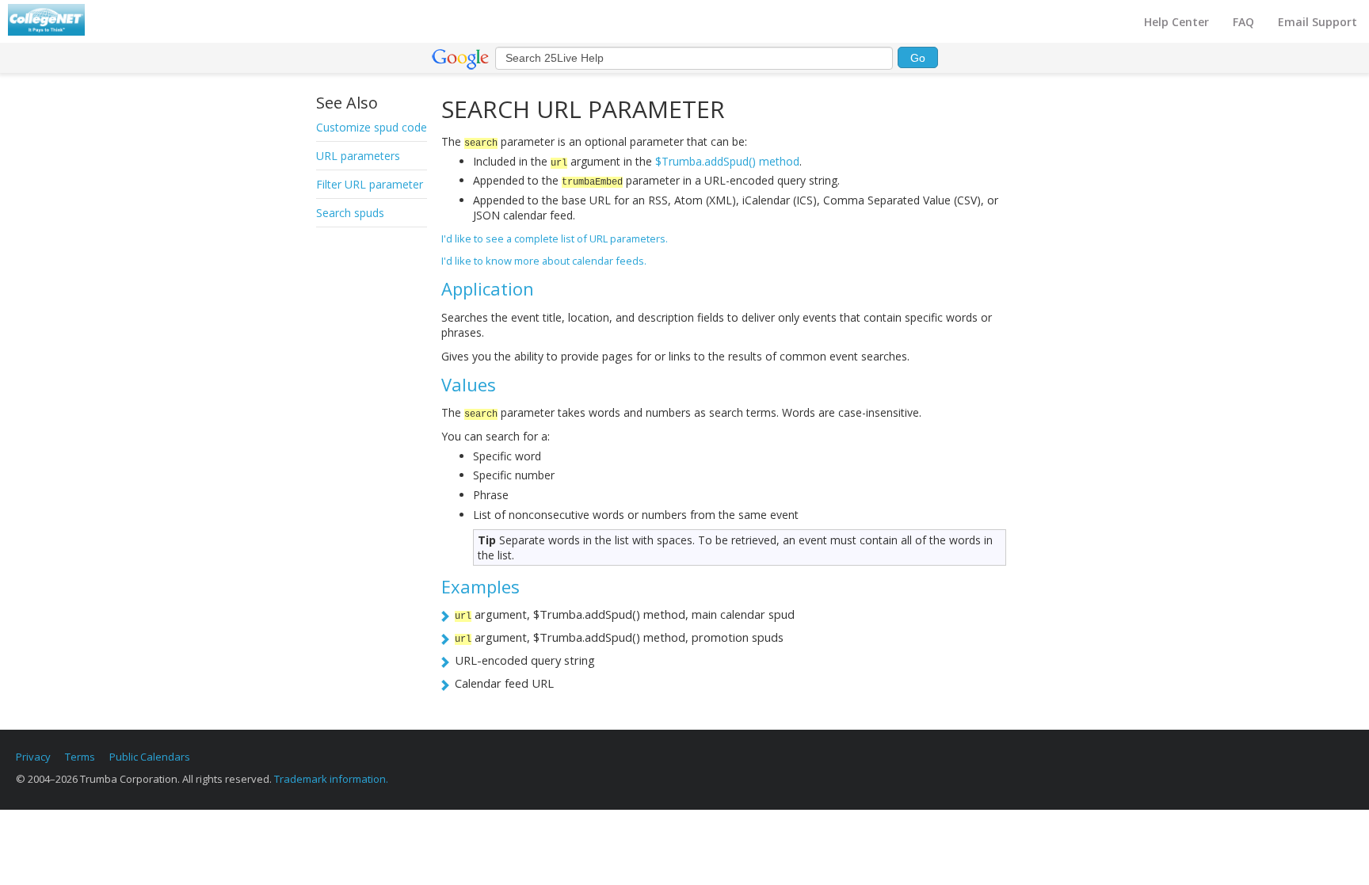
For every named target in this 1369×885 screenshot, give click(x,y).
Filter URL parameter (369, 184)
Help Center (1176, 21)
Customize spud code (371, 127)
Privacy (33, 757)
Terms (80, 757)
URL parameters (358, 155)
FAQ (1243, 21)
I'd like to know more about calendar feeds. (543, 261)
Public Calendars (149, 757)
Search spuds (350, 212)
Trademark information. (331, 779)
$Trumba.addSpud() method (727, 161)
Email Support (1317, 21)
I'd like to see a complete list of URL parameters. (554, 238)
